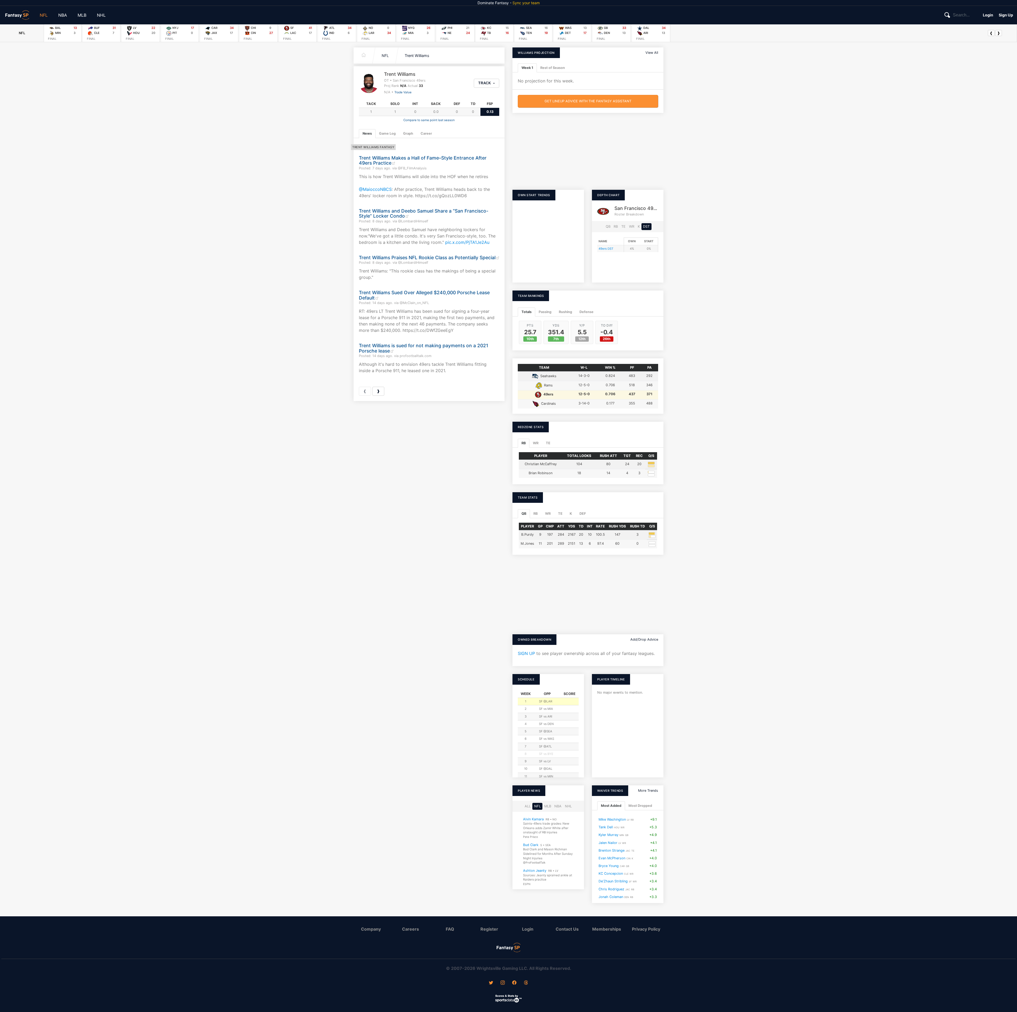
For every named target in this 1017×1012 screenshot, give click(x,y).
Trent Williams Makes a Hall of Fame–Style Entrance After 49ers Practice (423, 160)
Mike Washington (612, 819)
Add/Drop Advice (644, 639)
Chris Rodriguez (611, 889)
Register (489, 929)
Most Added (611, 806)
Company (371, 929)
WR (631, 226)
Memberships (606, 929)
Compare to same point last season (429, 120)
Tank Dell (606, 827)
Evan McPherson (612, 858)
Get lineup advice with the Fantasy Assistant (588, 101)
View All (651, 53)
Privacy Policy (646, 929)
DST (646, 226)
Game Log (387, 133)
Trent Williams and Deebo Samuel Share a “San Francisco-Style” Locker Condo (423, 213)
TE (623, 226)
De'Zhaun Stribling (613, 881)
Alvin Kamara (533, 819)
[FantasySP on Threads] (526, 983)
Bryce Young (609, 866)
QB (608, 226)
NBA (62, 15)
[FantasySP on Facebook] (514, 983)
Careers (410, 929)
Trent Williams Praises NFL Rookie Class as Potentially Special (427, 257)
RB (616, 226)
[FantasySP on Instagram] (502, 983)
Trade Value (403, 92)
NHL (101, 15)
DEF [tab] (582, 514)
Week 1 (527, 68)
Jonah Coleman (611, 897)
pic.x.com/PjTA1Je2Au (467, 242)
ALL (528, 806)
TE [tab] (548, 443)
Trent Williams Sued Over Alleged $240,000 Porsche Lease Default (424, 295)
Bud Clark (530, 845)
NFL (44, 15)
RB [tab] (523, 443)
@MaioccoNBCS (375, 189)
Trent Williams (417, 55)
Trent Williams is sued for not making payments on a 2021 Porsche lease (423, 348)
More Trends (648, 791)
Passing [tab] (545, 312)
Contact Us (567, 929)
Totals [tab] (526, 312)
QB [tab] (523, 514)
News (367, 133)
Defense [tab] (586, 312)
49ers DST (606, 248)
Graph (408, 133)
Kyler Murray (608, 835)
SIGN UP (526, 653)
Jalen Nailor (608, 842)
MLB (82, 15)
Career (426, 133)
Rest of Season (552, 68)
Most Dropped (640, 806)
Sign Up (1006, 15)
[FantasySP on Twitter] (491, 983)
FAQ (450, 929)
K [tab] (571, 514)
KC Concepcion (611, 873)
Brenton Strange (612, 850)
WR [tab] (535, 443)
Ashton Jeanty (534, 871)
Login (988, 15)
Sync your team (526, 3)
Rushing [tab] (565, 312)
